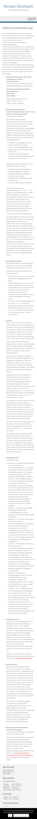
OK (10, 815)
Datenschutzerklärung (21, 815)
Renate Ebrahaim (18, 6)
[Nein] (35, 813)
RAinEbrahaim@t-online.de (23, 658)
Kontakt (6, 806)
